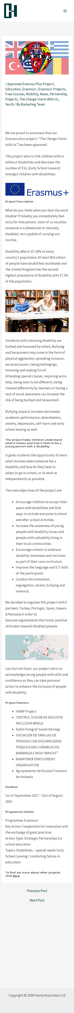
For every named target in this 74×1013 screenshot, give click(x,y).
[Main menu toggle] (65, 11)
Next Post (37, 900)
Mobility (32, 94)
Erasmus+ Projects (52, 89)
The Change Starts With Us (38, 99)
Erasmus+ (29, 89)
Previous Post (37, 891)
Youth (9, 104)
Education (13, 89)
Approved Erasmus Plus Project (30, 84)
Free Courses (14, 94)
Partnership (58, 94)
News (44, 94)
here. (16, 875)
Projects (11, 99)
